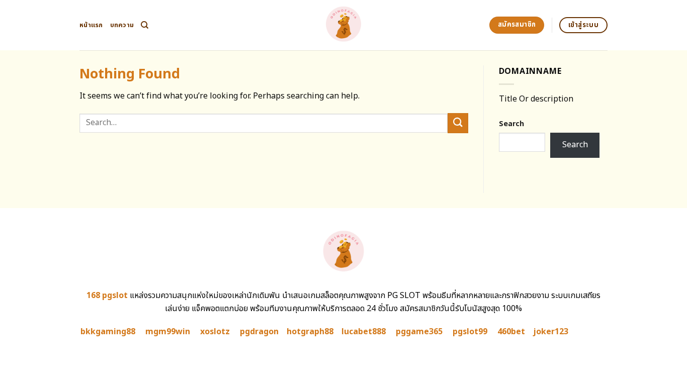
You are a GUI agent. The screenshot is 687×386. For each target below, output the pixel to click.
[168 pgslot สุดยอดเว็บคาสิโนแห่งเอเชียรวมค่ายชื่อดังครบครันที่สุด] (344, 25)
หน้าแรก (91, 25)
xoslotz (215, 332)
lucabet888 (363, 332)
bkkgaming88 (107, 332)
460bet (511, 332)
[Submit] (458, 123)
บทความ (122, 25)
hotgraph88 (310, 332)
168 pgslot (107, 296)
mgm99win (167, 332)
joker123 (550, 332)
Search (511, 124)
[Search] (144, 25)
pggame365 (419, 332)
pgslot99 (470, 332)
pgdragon (259, 332)
